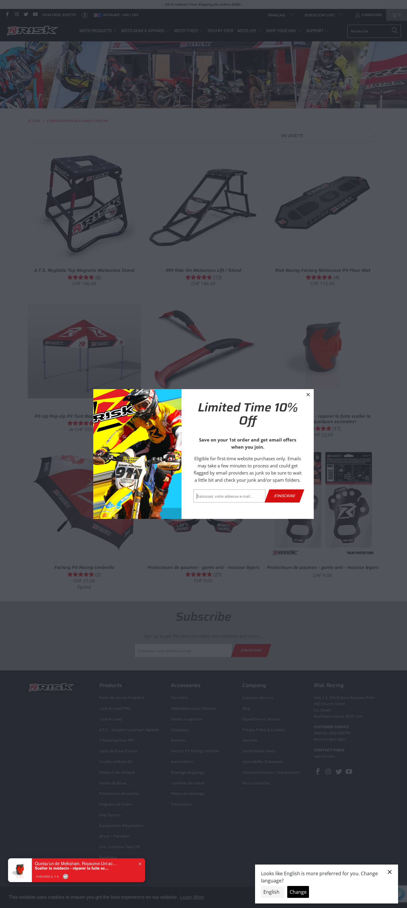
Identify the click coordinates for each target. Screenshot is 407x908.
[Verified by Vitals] (65, 876)
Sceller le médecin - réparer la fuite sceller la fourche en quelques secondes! (72, 868)
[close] (308, 394)
